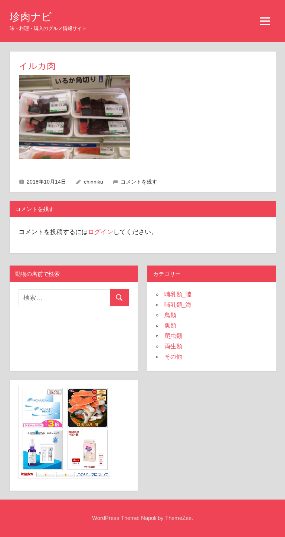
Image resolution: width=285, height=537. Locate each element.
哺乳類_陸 (177, 294)
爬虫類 (173, 336)
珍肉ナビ (31, 17)
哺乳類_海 (177, 305)
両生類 (173, 346)
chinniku (93, 182)
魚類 (170, 325)
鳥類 (170, 315)
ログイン (100, 231)
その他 (173, 356)
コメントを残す (139, 182)
